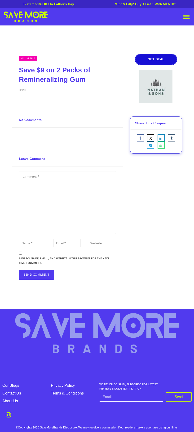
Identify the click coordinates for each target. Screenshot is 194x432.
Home (23, 90)
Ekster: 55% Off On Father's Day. (48, 4)
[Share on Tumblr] (171, 137)
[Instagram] (8, 415)
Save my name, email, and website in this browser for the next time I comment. (64, 261)
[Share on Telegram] (150, 145)
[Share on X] (150, 137)
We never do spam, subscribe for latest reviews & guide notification (128, 386)
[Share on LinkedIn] (161, 137)
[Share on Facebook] (140, 137)
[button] (186, 17)
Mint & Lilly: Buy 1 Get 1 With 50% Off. (145, 4)
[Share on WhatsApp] (161, 145)
